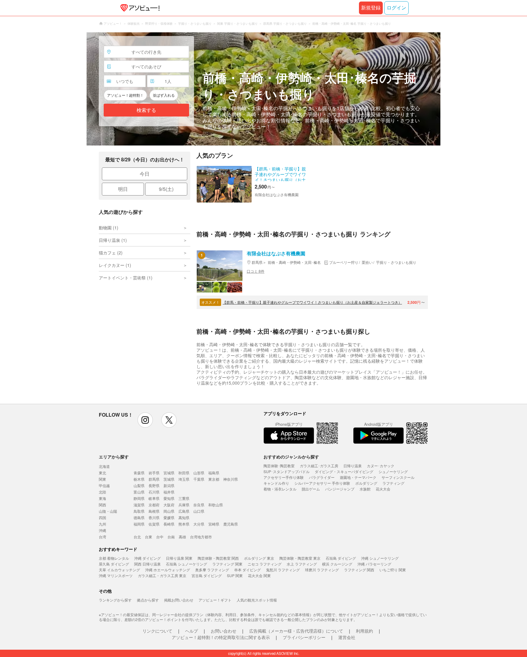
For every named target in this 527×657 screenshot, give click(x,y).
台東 (148, 536)
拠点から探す (148, 599)
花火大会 (383, 488)
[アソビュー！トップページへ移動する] (138, 8)
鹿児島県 (230, 523)
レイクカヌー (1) (115, 265)
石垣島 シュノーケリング (186, 563)
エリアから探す (114, 457)
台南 (171, 536)
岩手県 (154, 472)
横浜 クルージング (337, 563)
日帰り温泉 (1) (113, 240)
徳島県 (139, 517)
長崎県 (168, 523)
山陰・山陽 (108, 511)
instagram (145, 420)
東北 (102, 472)
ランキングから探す (115, 599)
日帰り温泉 (352, 465)
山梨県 (139, 485)
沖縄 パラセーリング (374, 563)
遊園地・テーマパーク (358, 477)
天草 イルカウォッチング (119, 569)
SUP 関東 (235, 575)
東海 (102, 498)
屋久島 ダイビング (114, 563)
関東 (102, 479)
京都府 (154, 504)
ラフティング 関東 (227, 563)
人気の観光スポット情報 (257, 599)
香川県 (154, 517)
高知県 (183, 517)
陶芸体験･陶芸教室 (279, 465)
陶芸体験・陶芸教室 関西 (218, 558)
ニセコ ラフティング (264, 563)
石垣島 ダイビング (341, 558)
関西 (102, 504)
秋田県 (183, 472)
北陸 (102, 491)
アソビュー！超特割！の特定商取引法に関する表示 (221, 637)
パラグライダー (322, 477)
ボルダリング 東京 (259, 558)
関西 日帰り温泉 (147, 563)
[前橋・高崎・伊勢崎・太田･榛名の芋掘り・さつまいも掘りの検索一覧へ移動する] (263, 88)
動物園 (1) (108, 227)
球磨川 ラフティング (322, 569)
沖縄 (102, 530)
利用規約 (364, 631)
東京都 (213, 479)
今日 (144, 173)
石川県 (154, 491)
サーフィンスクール (398, 477)
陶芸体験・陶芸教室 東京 (300, 558)
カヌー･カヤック (380, 465)
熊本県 (183, 523)
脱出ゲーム (311, 488)
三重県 (183, 498)
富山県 (139, 491)
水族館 (365, 488)
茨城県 (168, 479)
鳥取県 (139, 511)
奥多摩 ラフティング (212, 569)
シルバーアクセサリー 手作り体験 (322, 483)
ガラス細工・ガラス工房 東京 (162, 575)
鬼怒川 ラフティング (283, 569)
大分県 (198, 523)
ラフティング (393, 483)
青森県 (139, 472)
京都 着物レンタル (114, 558)
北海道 (104, 466)
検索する (146, 110)
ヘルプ (191, 631)
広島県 (183, 511)
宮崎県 (213, 523)
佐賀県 (154, 523)
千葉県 (198, 479)
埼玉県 (183, 479)
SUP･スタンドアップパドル (287, 471)
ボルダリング (366, 483)
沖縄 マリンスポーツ (116, 575)
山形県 (198, 472)
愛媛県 (168, 517)
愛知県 (168, 498)
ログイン (396, 7)
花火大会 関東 (259, 575)
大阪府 (168, 504)
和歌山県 (215, 504)
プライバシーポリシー (304, 637)
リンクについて (157, 631)
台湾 (102, 536)
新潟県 (168, 485)
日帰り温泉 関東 (179, 558)
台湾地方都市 (201, 536)
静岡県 (139, 498)
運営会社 (346, 637)
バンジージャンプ (339, 488)
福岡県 (139, 523)
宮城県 (168, 472)
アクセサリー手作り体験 (284, 477)
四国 (102, 517)
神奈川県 (230, 479)
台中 (159, 536)
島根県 (154, 511)
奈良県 (198, 504)
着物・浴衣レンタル (280, 488)
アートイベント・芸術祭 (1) (125, 278)
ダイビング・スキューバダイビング (344, 471)
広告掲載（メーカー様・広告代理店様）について (296, 631)
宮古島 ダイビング (207, 575)
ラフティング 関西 (359, 569)
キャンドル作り (276, 483)
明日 (123, 188)
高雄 (182, 536)
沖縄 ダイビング (147, 558)
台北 (137, 536)
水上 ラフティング (302, 563)
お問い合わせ (223, 631)
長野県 (154, 485)
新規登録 (371, 7)
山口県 (198, 511)
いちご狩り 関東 (392, 569)
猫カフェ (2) (111, 253)
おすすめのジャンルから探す (291, 457)
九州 (102, 523)
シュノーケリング (393, 471)
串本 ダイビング (247, 569)
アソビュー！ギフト (215, 599)
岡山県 (168, 511)
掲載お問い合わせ (178, 599)
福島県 (213, 472)
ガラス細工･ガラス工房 (319, 465)
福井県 (168, 491)
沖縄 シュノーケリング (380, 558)
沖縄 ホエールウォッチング (167, 569)
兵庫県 (183, 504)
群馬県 (154, 479)
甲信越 (104, 485)
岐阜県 (154, 498)
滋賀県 (139, 504)
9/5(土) (166, 188)
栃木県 (139, 479)
